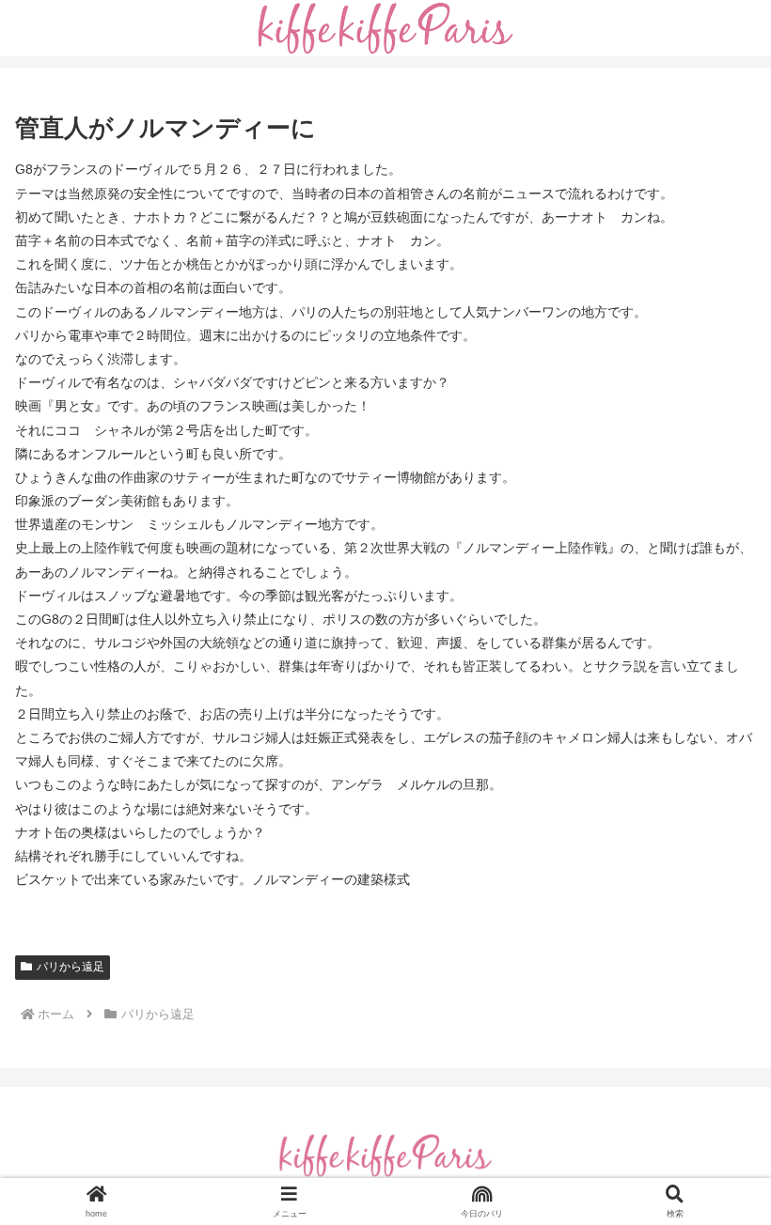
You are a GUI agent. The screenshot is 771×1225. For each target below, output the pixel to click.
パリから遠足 (70, 966)
